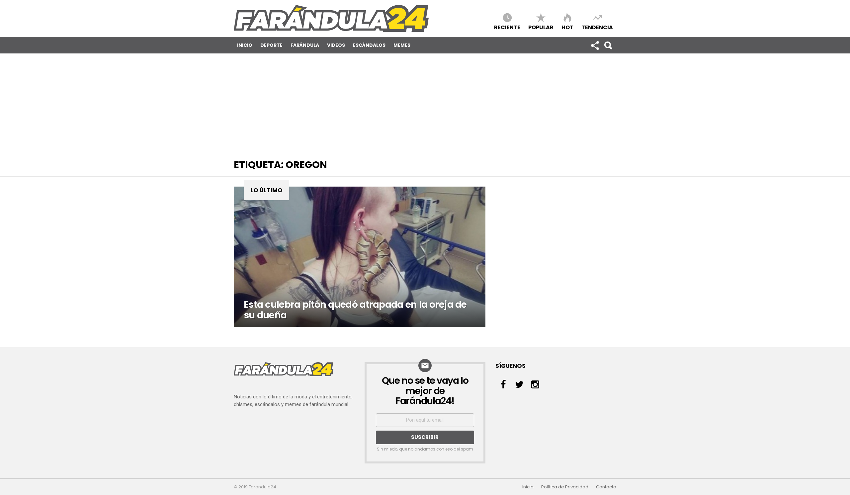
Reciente (507, 27)
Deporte (271, 45)
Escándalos (369, 45)
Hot (567, 27)
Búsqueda (608, 45)
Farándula (305, 45)
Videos (336, 45)
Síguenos (595, 45)
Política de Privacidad (564, 487)
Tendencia (597, 27)
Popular (540, 27)
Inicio (244, 45)
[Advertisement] (425, 103)
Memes (401, 45)
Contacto (606, 487)
